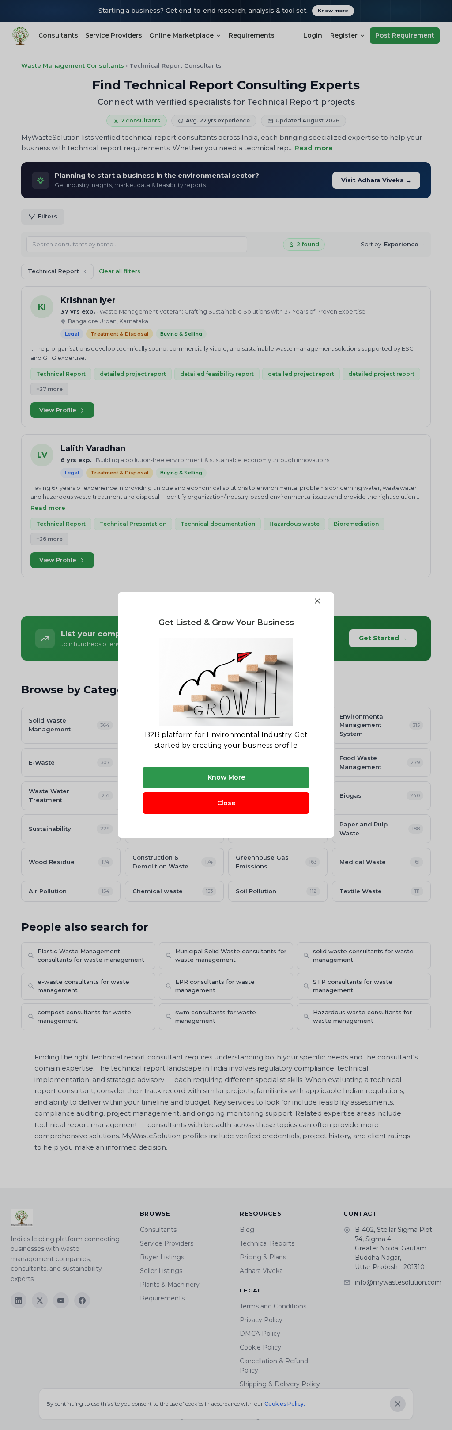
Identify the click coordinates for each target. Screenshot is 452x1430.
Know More (226, 777)
